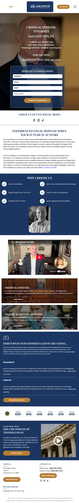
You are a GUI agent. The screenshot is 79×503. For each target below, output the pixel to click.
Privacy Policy (11, 498)
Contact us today (50, 167)
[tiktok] (43, 120)
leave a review (70, 351)
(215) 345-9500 (41, 54)
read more (72, 371)
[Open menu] (75, 6)
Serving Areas (8, 475)
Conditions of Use (37, 498)
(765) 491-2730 (52, 59)
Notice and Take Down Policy (49, 498)
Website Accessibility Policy (64, 498)
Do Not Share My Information (24, 498)
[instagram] (38, 120)
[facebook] (34, 120)
